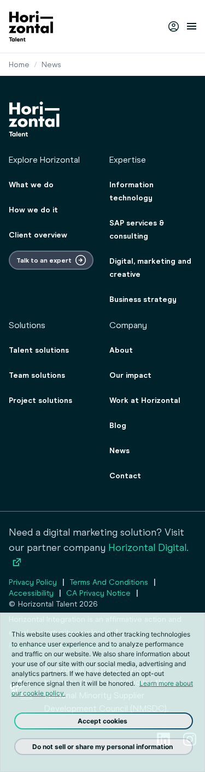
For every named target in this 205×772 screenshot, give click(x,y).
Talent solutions (39, 350)
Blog (117, 425)
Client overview (38, 235)
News (119, 450)
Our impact (130, 375)
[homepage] (31, 26)
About (121, 350)
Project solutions (40, 400)
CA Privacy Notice (98, 593)
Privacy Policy (33, 582)
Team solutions (37, 375)
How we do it (33, 210)
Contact (125, 475)
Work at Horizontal (144, 400)
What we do (31, 184)
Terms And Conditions (108, 582)
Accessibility (31, 593)
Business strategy (143, 299)
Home (19, 64)
